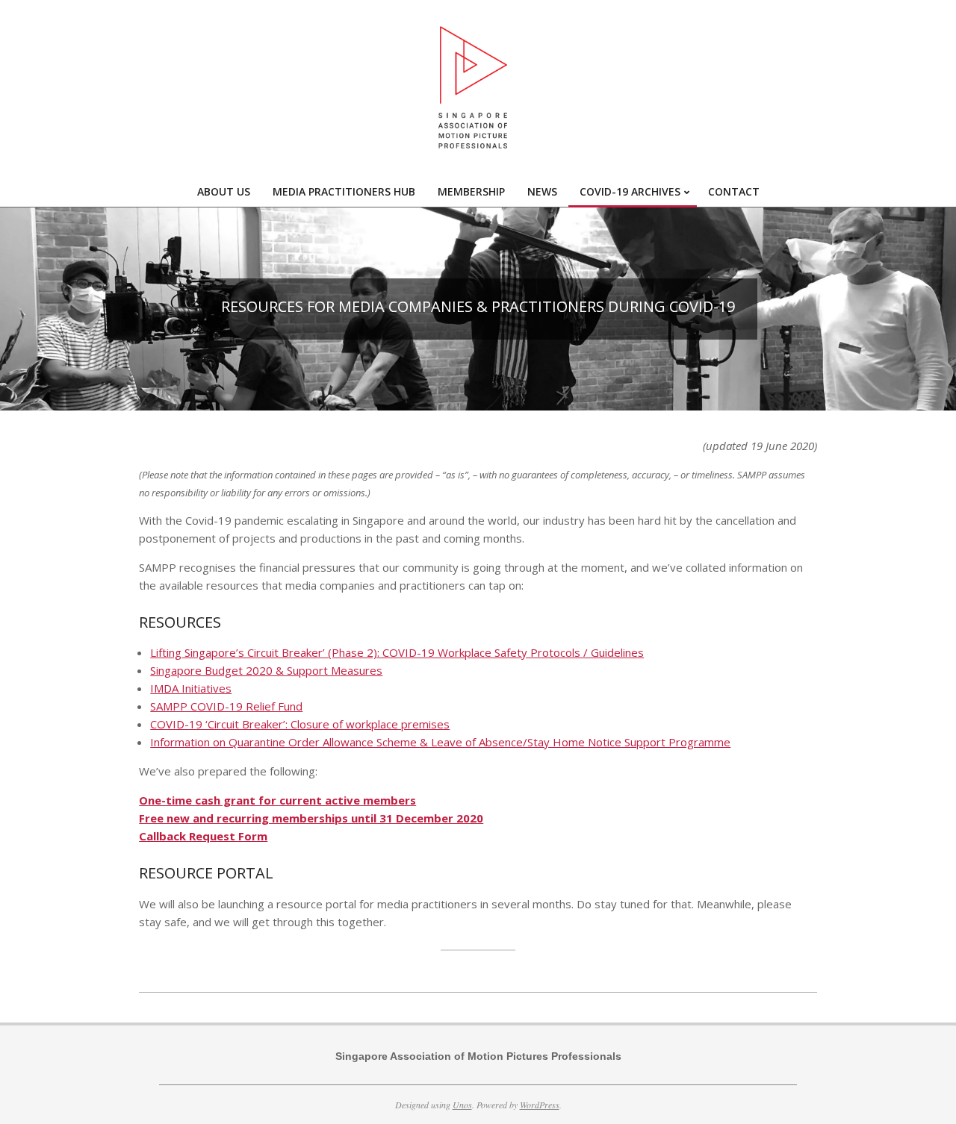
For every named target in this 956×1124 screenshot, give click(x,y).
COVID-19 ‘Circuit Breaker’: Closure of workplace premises (300, 723)
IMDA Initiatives (191, 688)
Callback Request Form (203, 835)
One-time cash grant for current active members (277, 800)
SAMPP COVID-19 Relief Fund (226, 706)
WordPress (539, 1105)
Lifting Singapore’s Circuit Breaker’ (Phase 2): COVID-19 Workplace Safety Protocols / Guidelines (397, 652)
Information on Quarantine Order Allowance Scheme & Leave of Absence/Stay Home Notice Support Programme (440, 741)
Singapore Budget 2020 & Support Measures (266, 670)
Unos (462, 1105)
